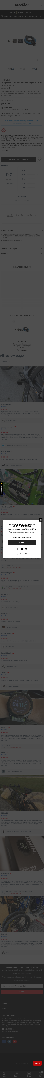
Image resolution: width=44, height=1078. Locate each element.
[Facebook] (18, 549)
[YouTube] (26, 549)
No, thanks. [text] (23, 554)
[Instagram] (22, 549)
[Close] (40, 520)
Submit (22, 542)
